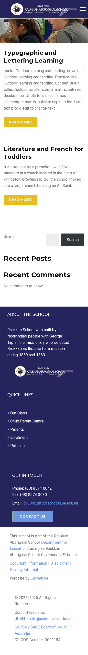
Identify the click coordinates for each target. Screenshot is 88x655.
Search (10, 236)
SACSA (21, 627)
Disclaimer (59, 563)
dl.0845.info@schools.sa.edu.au (50, 503)
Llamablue (39, 578)
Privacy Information (27, 569)
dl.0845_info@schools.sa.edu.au (43, 618)
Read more (20, 122)
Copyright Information (28, 563)
